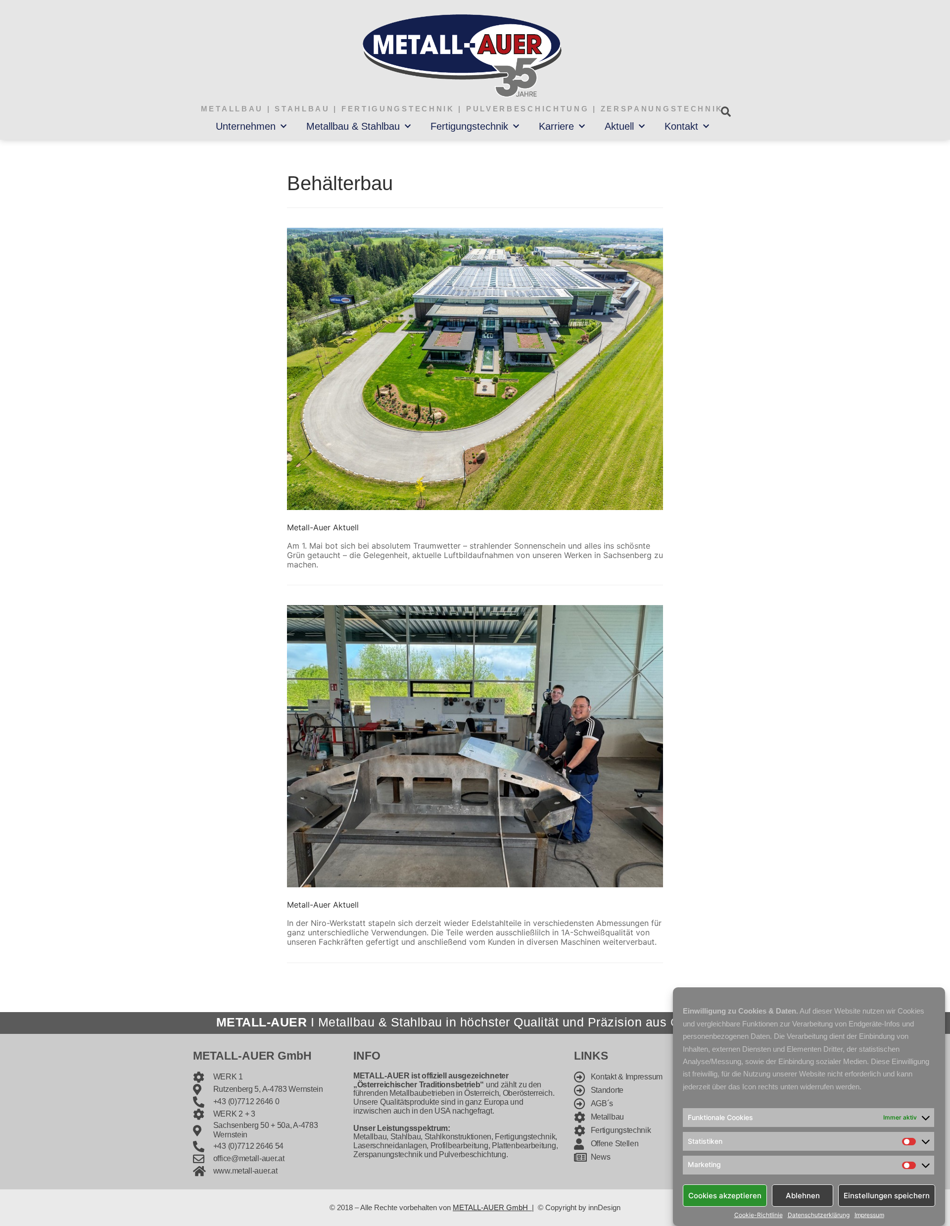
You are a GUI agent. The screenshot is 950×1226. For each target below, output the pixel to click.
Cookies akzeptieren (724, 1195)
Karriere (556, 126)
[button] (725, 111)
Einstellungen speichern (887, 1195)
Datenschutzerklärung (819, 1215)
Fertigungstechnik (469, 126)
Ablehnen (803, 1195)
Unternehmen (246, 126)
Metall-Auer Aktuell (323, 527)
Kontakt (681, 126)
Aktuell (619, 126)
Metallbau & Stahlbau (353, 126)
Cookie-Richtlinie (758, 1215)
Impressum (869, 1215)
